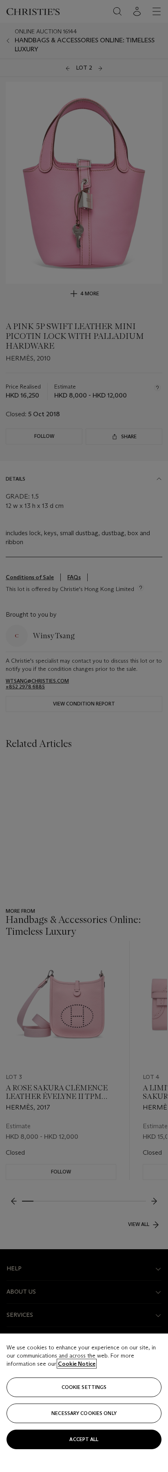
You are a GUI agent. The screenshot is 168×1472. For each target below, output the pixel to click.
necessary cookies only (84, 1413)
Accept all (83, 1439)
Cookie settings (84, 1387)
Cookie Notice (76, 1363)
